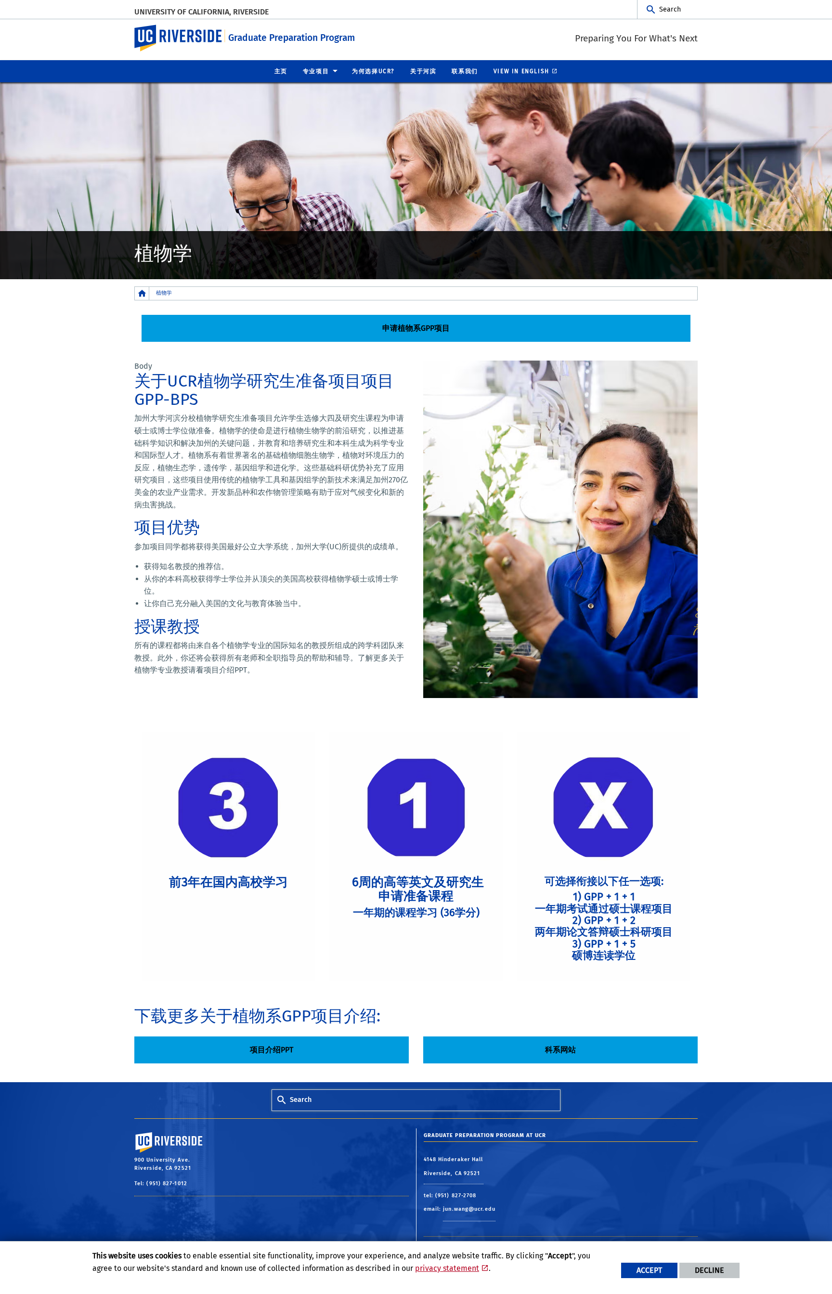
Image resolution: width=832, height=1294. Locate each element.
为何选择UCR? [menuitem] (373, 71)
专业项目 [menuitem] (316, 71)
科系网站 (560, 1049)
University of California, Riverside (201, 11)
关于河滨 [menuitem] (423, 71)
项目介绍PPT (271, 1049)
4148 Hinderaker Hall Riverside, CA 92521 (453, 1166)
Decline (709, 1270)
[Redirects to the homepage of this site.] (142, 293)
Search (670, 9)
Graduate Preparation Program (291, 37)
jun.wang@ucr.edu (469, 1209)
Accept (649, 1270)
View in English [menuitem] (521, 71)
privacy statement (447, 1268)
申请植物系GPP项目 (416, 328)
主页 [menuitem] (280, 71)
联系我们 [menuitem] (465, 71)
